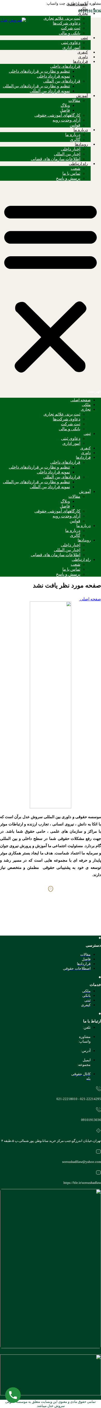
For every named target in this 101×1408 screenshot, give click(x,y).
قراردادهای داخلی (65, 66)
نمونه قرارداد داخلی (53, 76)
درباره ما (81, 130)
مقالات (74, 100)
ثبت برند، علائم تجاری (62, 18)
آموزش (82, 96)
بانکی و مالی (69, 33)
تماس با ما (71, 173)
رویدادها (81, 144)
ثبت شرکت (70, 28)
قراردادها (80, 61)
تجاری (83, 13)
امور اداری (71, 47)
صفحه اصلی (78, 4)
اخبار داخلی (70, 149)
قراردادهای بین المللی (61, 81)
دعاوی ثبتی (70, 42)
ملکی (83, 9)
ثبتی (84, 38)
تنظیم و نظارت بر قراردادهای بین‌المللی (36, 86)
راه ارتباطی (78, 164)
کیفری (82, 52)
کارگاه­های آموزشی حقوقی (57, 115)
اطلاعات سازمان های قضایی (55, 159)
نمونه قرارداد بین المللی (50, 91)
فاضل (65, 110)
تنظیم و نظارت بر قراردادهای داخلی (39, 71)
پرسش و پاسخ (68, 178)
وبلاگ (65, 105)
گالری (75, 139)
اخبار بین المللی (67, 154)
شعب (75, 168)
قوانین (75, 125)
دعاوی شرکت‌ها (66, 23)
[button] (50, 289)
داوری (83, 57)
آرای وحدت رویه (66, 120)
